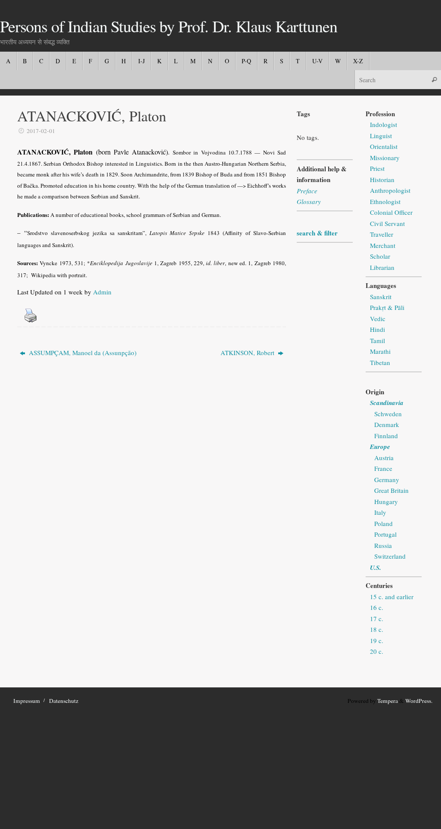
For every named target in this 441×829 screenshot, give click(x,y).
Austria (384, 457)
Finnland (386, 435)
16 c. (376, 607)
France (383, 468)
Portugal (385, 534)
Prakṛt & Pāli (387, 307)
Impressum (26, 701)
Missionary (385, 157)
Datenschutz (63, 701)
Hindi (377, 329)
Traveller (381, 234)
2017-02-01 (41, 131)
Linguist (381, 135)
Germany (386, 479)
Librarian (382, 267)
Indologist (383, 124)
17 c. (376, 618)
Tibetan (380, 362)
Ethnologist (385, 201)
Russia (383, 545)
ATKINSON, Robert (248, 352)
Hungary (386, 501)
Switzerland (390, 556)
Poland (383, 523)
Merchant (382, 245)
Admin (102, 292)
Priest (377, 168)
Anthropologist (390, 190)
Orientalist (384, 146)
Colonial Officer (391, 212)
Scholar (380, 256)
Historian (382, 179)
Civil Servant (387, 223)
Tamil (377, 340)
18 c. (376, 629)
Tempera (387, 701)
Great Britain (391, 490)
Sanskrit (380, 296)
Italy (380, 512)
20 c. (376, 651)
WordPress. (418, 701)
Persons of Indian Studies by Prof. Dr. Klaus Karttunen (168, 26)
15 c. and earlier (391, 596)
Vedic (377, 318)
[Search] (434, 79)
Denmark (386, 424)
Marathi (380, 351)
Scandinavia (387, 402)
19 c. (376, 640)
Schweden (388, 413)
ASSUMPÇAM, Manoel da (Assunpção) (82, 352)
